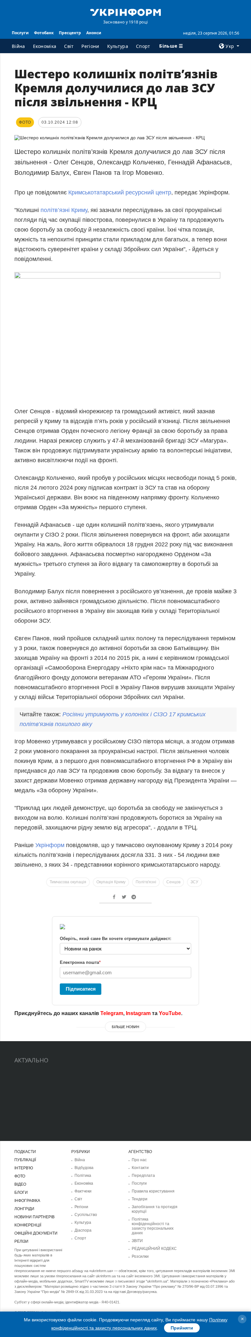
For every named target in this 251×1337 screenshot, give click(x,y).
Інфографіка (27, 1200)
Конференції (27, 1225)
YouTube (170, 1013)
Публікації (25, 1160)
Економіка (45, 46)
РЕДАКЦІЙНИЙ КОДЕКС (154, 1248)
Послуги (20, 33)
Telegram (111, 1013)
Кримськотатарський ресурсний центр (119, 192)
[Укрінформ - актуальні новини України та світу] (125, 11)
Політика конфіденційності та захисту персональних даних (153, 1226)
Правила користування (153, 1191)
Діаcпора (83, 1230)
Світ (69, 46)
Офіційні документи (36, 1233)
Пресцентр (70, 33)
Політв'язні (146, 882)
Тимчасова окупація (68, 882)
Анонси (93, 33)
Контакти (140, 1167)
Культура (117, 46)
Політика (83, 1175)
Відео (20, 1184)
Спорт (143, 46)
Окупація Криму (111, 882)
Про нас (139, 1160)
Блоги (21, 1192)
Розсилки (140, 1256)
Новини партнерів (34, 1217)
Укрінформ (50, 845)
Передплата (143, 1175)
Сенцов (173, 882)
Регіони (90, 46)
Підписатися (81, 989)
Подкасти (25, 1151)
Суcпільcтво (86, 1214)
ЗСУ (194, 882)
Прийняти (182, 1327)
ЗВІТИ (137, 1240)
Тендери (139, 1199)
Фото (19, 1176)
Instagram (138, 1013)
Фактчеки (83, 1191)
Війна (18, 46)
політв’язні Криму (64, 210)
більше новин (125, 1027)
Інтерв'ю (23, 1168)
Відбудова (84, 1167)
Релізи (21, 1241)
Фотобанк (44, 33)
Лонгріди (24, 1209)
